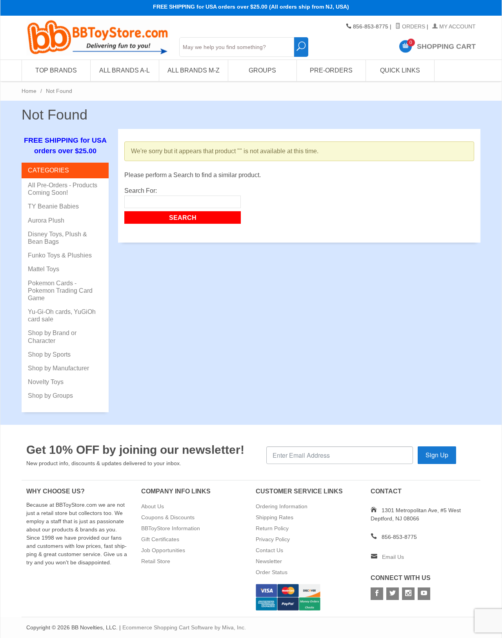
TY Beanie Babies (53, 206)
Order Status (271, 572)
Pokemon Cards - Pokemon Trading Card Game (60, 290)
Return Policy (272, 528)
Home (29, 91)
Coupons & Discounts (168, 517)
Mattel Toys (43, 269)
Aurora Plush (46, 220)
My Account (457, 27)
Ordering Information (281, 506)
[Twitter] (392, 593)
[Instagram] (408, 593)
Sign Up (437, 454)
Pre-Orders (331, 70)
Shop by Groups (50, 395)
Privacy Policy (273, 539)
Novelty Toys (46, 382)
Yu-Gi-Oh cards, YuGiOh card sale (62, 315)
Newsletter (269, 561)
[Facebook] (377, 593)
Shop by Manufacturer (58, 368)
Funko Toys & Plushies (60, 255)
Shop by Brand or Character (52, 337)
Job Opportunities (163, 550)
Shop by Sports (49, 354)
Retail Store (155, 561)
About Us (152, 506)
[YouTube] (424, 593)
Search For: (140, 190)
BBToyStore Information (170, 528)
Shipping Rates (274, 517)
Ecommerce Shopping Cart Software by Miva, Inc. (184, 627)
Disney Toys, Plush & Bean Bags (57, 238)
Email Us (393, 557)
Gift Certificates (160, 539)
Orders (412, 27)
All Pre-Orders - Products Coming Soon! (62, 189)
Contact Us (269, 550)
